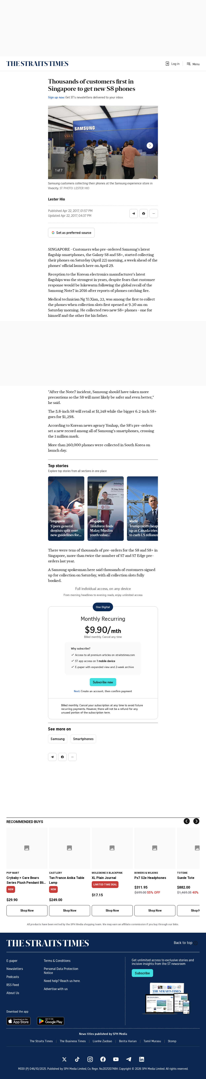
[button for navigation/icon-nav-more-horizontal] (153, 213)
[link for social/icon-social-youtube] (116, 1059)
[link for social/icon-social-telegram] (129, 1059)
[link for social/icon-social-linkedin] (141, 1059)
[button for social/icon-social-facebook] (143, 213)
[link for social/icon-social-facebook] (103, 1059)
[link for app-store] (19, 1021)
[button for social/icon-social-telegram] (133, 213)
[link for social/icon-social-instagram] (90, 1059)
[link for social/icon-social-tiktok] (77, 1059)
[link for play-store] (51, 1021)
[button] (172, 63)
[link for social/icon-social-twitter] (64, 1059)
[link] (37, 63)
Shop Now (27, 910)
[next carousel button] (150, 145)
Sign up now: (56, 97)
